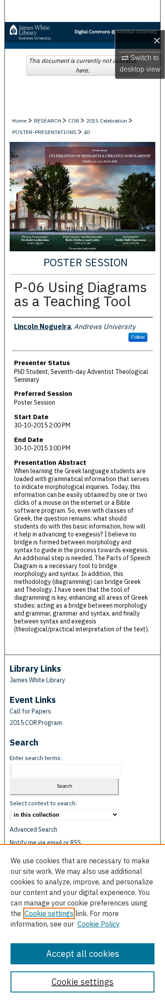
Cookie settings (49, 913)
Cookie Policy (98, 924)
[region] (82, 923)
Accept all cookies (82, 954)
